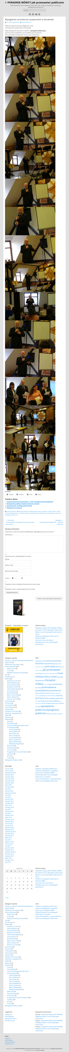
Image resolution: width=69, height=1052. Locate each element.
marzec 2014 (9, 844)
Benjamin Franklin (12, 687)
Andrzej (17, 22)
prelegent (50, 684)
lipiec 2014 (8, 838)
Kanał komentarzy (10, 1018)
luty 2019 (8, 789)
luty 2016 (8, 813)
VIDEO (7, 715)
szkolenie (42, 695)
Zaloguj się (8, 1014)
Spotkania (10, 754)
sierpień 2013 (9, 856)
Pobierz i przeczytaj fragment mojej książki (49, 598)
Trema (9, 758)
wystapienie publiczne (11, 515)
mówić (58, 511)
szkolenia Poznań (50, 693)
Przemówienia (9, 707)
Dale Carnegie (13, 736)
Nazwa (7, 559)
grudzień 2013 (9, 848)
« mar (7, 897)
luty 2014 (8, 846)
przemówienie (51, 513)
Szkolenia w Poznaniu (12, 711)
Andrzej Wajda (13, 729)
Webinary (8, 717)
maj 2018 (8, 795)
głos (61, 666)
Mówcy (7, 679)
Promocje (8, 703)
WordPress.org (10, 1020)
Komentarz (9, 535)
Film (6, 675)
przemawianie (33, 513)
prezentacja (9, 701)
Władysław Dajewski (15, 744)
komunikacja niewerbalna (49, 673)
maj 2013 (8, 862)
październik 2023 (10, 773)
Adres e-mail (9, 565)
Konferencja (9, 677)
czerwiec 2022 (9, 777)
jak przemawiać (43, 511)
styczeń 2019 (9, 791)
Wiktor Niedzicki (14, 742)
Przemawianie (9, 705)
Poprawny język (12, 748)
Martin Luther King (13, 695)
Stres (8, 756)
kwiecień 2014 (9, 842)
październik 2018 (10, 793)
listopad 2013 (9, 850)
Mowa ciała (10, 746)
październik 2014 (10, 832)
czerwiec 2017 (9, 803)
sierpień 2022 (9, 775)
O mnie (9, 671)
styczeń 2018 (9, 799)
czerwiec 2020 (9, 787)
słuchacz (59, 695)
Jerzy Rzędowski (14, 738)
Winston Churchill (12, 699)
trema (56, 701)
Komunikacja (11, 723)
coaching (42, 666)
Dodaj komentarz (26, 22)
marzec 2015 (9, 823)
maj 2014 (8, 840)
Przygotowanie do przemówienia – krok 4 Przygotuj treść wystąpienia (30, 502)
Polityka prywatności (56, 1048)
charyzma (37, 666)
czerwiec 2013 (9, 860)
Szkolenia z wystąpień (12, 713)
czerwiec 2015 (9, 819)
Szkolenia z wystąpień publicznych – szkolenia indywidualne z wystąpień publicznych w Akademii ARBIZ (46, 771)
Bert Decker (13, 734)
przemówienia (42, 513)
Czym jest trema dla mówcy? (44, 640)
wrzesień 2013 (9, 854)
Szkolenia (8, 709)
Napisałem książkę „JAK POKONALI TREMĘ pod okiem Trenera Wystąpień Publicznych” (49, 1016)
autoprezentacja (33, 511)
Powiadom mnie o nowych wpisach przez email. (20, 589)
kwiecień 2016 (9, 811)
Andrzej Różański (11, 511)
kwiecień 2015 (9, 821)
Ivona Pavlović (11, 691)
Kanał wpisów (9, 1016)
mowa (49, 511)
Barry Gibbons (13, 731)
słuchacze (58, 513)
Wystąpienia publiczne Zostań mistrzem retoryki (23, 504)
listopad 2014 (9, 830)
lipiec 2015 (8, 817)
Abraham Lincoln (12, 681)
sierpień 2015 (9, 815)
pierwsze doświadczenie (12, 513)
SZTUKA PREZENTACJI (51, 695)
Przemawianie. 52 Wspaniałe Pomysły (19, 506)
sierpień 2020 (9, 783)
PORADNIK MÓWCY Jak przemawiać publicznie (35, 2)
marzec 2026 (9, 769)
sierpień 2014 (9, 836)
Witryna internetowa (11, 571)
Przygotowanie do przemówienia (17, 752)
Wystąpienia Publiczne (12, 760)
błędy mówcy (58, 663)
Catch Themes (40, 1050)
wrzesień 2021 (9, 779)
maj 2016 (8, 809)
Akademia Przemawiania (13, 664)
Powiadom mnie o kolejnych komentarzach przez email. (22, 584)
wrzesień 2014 (9, 834)
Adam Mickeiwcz (12, 683)
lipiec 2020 (8, 785)
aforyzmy (50, 661)
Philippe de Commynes (14, 508)
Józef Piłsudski (11, 693)
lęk (56, 673)
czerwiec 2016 (9, 807)
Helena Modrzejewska (14, 689)
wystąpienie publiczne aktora (54, 713)
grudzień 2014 (9, 828)
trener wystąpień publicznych (50, 703)
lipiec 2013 (8, 858)
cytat (47, 666)
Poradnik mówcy (24, 513)
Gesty (9, 721)
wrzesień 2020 (9, 781)
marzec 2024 (9, 771)
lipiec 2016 (8, 805)
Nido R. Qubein (12, 697)
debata (57, 667)
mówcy (47, 676)
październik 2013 (10, 852)
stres (37, 693)
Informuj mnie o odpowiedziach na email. (18, 556)
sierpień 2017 (9, 801)
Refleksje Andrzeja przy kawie (16, 673)
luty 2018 (8, 797)
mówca (54, 511)
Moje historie (11, 669)
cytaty (52, 666)
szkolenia (42, 693)
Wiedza (7, 719)
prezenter (38, 687)
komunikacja (39, 673)
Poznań (45, 684)
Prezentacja (11, 750)
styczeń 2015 (9, 825)
